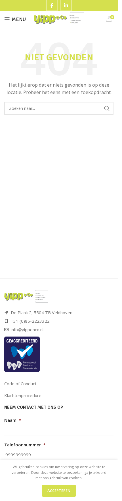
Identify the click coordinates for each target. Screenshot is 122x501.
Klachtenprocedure (22, 395)
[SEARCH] (106, 108)
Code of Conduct (20, 383)
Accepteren (58, 490)
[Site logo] (59, 19)
